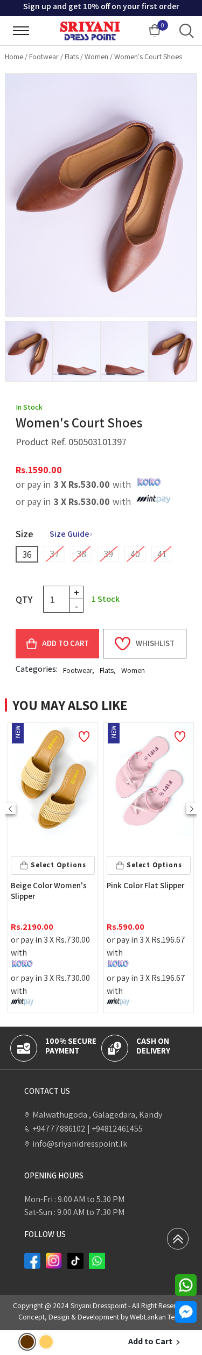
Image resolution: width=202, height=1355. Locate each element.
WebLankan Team (157, 1317)
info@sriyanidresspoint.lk (79, 1143)
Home (14, 56)
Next (191, 808)
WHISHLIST (155, 643)
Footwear (44, 56)
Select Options (59, 864)
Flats (72, 56)
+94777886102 (59, 1128)
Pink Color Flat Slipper (51, 885)
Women (96, 56)
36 (27, 554)
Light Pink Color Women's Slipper (137, 890)
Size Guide (69, 533)
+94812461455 (115, 1128)
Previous (10, 808)
